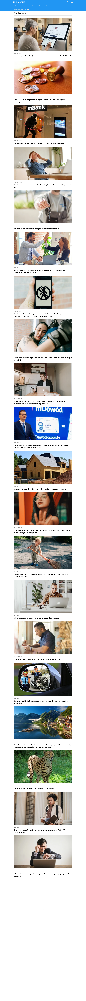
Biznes (41, 6)
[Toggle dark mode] (67, 2)
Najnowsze (26, 6)
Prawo (34, 6)
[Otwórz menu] (70, 2)
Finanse (48, 6)
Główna (17, 6)
